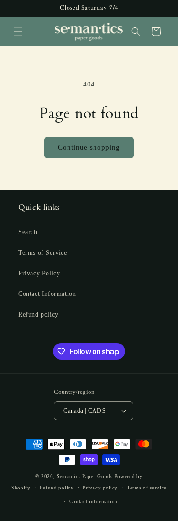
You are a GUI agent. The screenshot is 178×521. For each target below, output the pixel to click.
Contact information (93, 501)
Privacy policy (100, 487)
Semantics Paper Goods (85, 476)
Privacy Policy (39, 273)
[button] (18, 31)
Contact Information (47, 293)
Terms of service (147, 487)
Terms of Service (42, 252)
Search (27, 232)
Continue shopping (89, 147)
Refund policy (38, 314)
